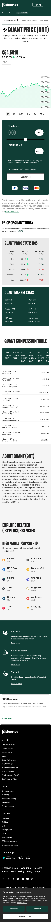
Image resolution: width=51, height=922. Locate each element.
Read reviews (16, 684)
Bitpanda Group (10, 868)
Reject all (37, 909)
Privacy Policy (23, 887)
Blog (29, 871)
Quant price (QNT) (11, 20)
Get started (25, 177)
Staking (5, 822)
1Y (35, 114)
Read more (15, 643)
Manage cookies (25, 916)
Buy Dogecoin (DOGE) (10, 775)
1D (8, 114)
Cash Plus (5, 818)
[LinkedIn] (23, 879)
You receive (15, 144)
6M (28, 114)
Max (42, 114)
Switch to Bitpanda (9, 760)
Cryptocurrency (8, 791)
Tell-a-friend (7, 837)
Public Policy (17, 871)
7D (14, 114)
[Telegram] (13, 879)
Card (4, 833)
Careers (38, 868)
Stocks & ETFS (7, 752)
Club (3, 826)
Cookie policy (22, 902)
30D (21, 114)
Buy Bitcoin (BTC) (9, 764)
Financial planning (9, 799)
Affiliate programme (9, 841)
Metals (4, 756)
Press (5, 871)
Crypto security (8, 806)
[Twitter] (8, 879)
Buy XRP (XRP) (8, 771)
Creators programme (10, 845)
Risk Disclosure (12, 211)
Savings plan (7, 830)
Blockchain (6, 802)
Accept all (14, 909)
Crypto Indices (7, 749)
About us (26, 868)
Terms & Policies (38, 887)
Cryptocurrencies (9, 745)
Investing (5, 795)
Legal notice (11, 887)
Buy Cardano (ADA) (9, 779)
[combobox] (39, 132)
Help (37, 871)
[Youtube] (27, 879)
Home (4, 13)
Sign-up (38, 5)
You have (13, 126)
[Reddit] (18, 879)
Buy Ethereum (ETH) (10, 768)
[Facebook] (4, 879)
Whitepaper (7, 718)
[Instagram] (32, 879)
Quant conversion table (29, 20)
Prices (11, 13)
